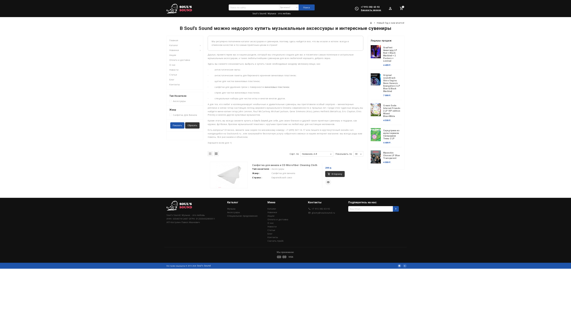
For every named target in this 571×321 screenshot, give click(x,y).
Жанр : (256, 173)
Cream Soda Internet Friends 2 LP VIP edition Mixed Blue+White (391, 110)
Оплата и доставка (179, 60)
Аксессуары (179, 101)
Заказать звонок (371, 10)
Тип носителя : (261, 168)
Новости (173, 69)
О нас (172, 64)
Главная (173, 40)
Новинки (174, 50)
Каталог (173, 45)
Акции (172, 55)
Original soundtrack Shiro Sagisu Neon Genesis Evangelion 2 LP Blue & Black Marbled (391, 83)
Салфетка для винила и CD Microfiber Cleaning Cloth (284, 165)
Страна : (257, 177)
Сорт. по (294, 153)
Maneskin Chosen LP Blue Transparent (391, 155)
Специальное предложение (242, 215)
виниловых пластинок (277, 87)
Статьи (173, 74)
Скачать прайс (276, 240)
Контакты (174, 84)
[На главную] (371, 22)
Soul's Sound (204, 265)
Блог (171, 79)
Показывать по (343, 153)
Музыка (231, 208)
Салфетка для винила (184, 115)
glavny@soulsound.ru (323, 212)
